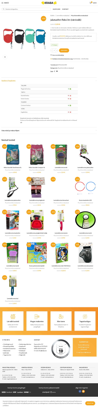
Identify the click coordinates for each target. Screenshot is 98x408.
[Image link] (60, 349)
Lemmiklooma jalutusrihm (85, 167)
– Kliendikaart (22, 348)
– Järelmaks (5, 353)
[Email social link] (57, 71)
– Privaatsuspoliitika (8, 346)
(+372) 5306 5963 (11, 377)
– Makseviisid (6, 351)
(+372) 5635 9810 (88, 375)
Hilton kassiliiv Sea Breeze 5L (12, 167)
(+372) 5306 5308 (30, 375)
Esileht (52, 15)
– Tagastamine (6, 355)
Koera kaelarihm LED (85, 200)
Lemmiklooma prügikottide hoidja (37, 233)
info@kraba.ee (42, 351)
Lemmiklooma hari (12, 298)
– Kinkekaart (21, 351)
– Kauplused (21, 346)
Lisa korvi (64, 50)
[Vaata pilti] (5, 57)
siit (21, 122)
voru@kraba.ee (87, 377)
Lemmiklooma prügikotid (36, 200)
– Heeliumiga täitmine (24, 344)
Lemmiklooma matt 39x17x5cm (61, 266)
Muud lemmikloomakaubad (79, 15)
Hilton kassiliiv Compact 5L (37, 167)
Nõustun (90, 403)
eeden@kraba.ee (49, 377)
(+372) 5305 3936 (69, 375)
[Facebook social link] (54, 71)
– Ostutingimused (7, 344)
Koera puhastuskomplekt (37, 266)
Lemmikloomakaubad (62, 15)
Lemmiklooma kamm (61, 233)
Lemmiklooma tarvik (61, 167)
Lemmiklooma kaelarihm (12, 233)
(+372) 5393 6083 (49, 375)
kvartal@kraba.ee (30, 377)
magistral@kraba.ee (12, 379)
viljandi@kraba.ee (68, 377)
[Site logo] (49, 3)
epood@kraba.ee (86, 352)
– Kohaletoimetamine (8, 348)
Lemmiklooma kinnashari (61, 200)
